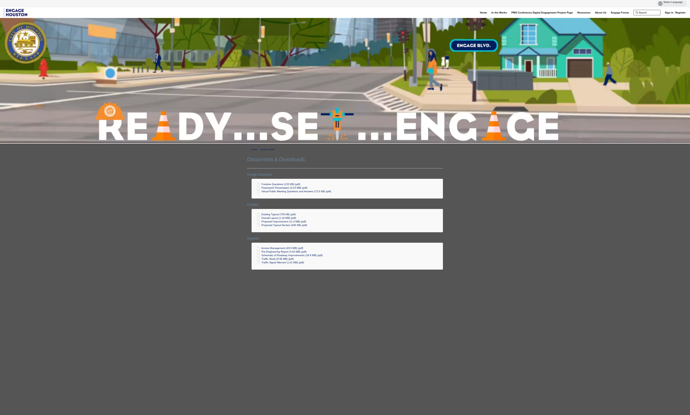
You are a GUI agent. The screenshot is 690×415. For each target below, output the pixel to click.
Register (680, 12)
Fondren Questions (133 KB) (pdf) (280, 184)
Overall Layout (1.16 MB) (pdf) (278, 217)
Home (254, 149)
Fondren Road (267, 149)
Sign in (669, 12)
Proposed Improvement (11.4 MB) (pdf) (283, 221)
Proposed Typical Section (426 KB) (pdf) (284, 225)
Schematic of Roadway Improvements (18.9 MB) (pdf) (292, 255)
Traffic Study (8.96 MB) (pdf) (277, 258)
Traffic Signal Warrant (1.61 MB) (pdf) (282, 262)
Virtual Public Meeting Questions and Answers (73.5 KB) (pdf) (296, 191)
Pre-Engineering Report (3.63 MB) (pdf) (284, 251)
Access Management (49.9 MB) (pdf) (282, 248)
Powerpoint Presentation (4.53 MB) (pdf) (284, 187)
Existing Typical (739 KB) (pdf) (278, 214)
